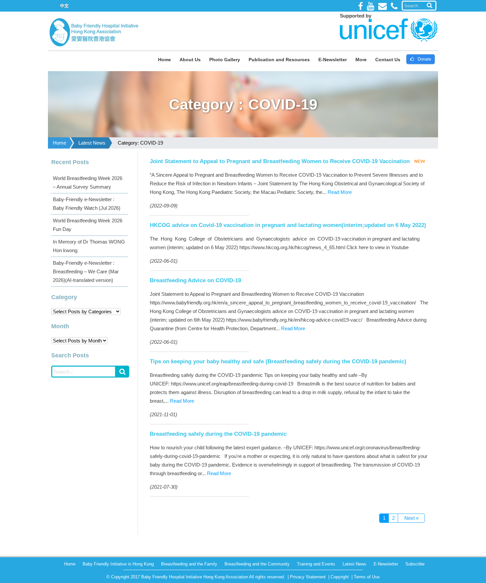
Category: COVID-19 (140, 143)
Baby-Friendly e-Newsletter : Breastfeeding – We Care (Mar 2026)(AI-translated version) (86, 271)
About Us (190, 59)
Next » (411, 518)
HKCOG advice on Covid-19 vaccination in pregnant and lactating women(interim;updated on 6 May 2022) (288, 225)
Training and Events (316, 563)
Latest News (91, 143)
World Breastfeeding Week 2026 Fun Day (87, 225)
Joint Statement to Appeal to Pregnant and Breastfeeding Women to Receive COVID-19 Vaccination (280, 161)
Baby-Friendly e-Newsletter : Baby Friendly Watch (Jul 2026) (86, 204)
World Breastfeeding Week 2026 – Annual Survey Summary (87, 182)
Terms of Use (367, 576)
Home (164, 59)
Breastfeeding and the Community (257, 563)
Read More (340, 192)
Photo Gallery (224, 59)
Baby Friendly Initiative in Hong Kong (118, 563)
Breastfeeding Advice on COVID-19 (195, 280)
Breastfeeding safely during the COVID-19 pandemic (218, 434)
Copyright (340, 576)
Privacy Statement (308, 576)
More (361, 59)
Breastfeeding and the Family (189, 563)
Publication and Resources (279, 59)
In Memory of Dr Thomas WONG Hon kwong (89, 246)
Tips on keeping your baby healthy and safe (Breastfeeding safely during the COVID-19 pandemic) (278, 361)
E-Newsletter (332, 59)
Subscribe (415, 563)
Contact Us (387, 59)
